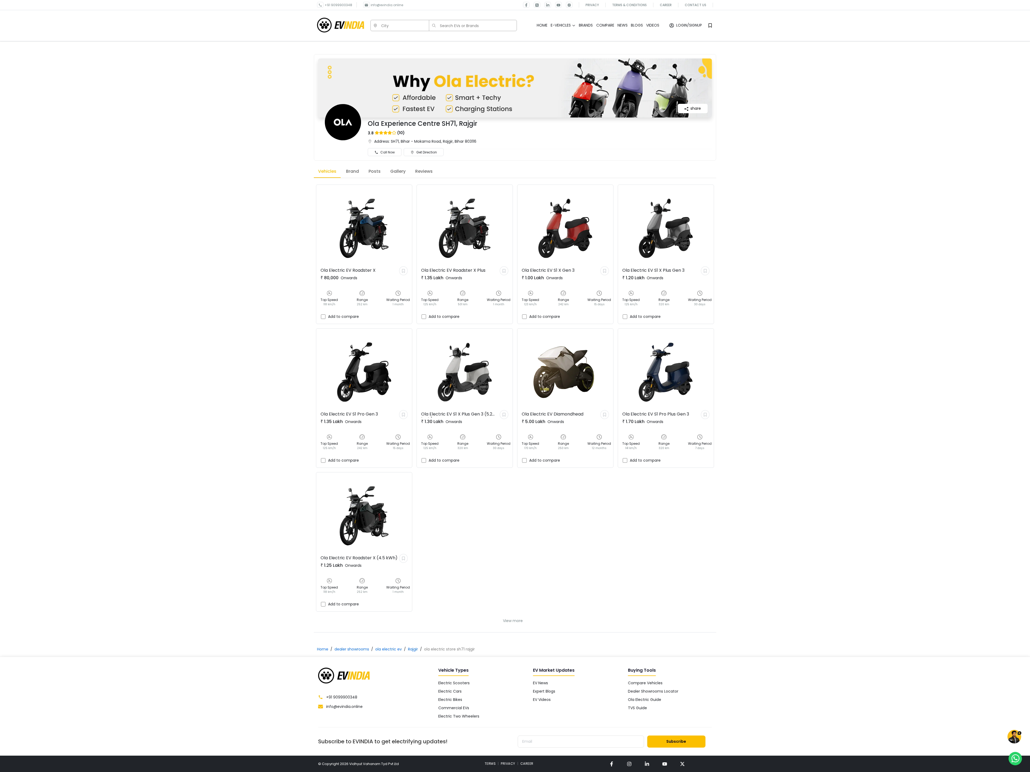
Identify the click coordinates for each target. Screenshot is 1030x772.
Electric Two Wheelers (458, 716)
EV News (540, 683)
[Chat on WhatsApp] (1015, 758)
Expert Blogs (544, 691)
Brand (352, 171)
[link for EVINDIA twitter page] (534, 5)
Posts (375, 171)
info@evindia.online (387, 5)
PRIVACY (508, 763)
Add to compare (343, 316)
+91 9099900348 (338, 5)
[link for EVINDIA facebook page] (526, 5)
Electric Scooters (454, 683)
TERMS (490, 763)
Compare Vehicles (645, 683)
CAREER (527, 763)
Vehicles (327, 171)
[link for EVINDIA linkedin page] (545, 5)
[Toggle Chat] (1014, 738)
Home (322, 649)
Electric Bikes (450, 699)
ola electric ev (388, 649)
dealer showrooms (351, 649)
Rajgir (413, 649)
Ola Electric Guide (644, 699)
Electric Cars (450, 691)
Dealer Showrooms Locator (653, 691)
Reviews (424, 171)
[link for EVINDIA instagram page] (629, 764)
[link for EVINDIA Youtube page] (556, 5)
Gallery (398, 171)
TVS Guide (637, 708)
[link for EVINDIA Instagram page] (567, 5)
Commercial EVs (453, 708)
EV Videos (542, 699)
